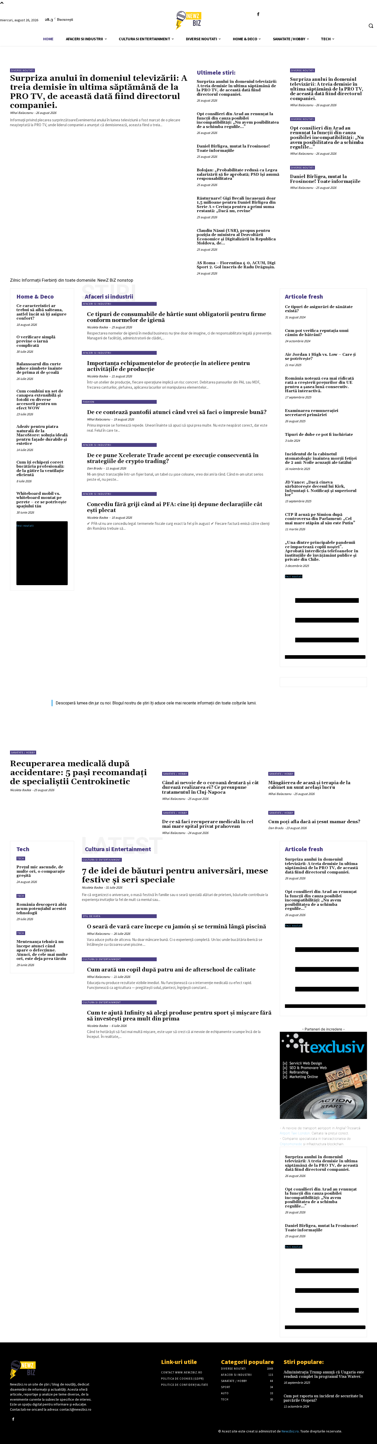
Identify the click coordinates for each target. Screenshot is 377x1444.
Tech (20, 858)
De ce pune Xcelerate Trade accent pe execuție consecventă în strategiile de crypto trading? (173, 458)
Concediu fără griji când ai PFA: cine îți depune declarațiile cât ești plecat (174, 507)
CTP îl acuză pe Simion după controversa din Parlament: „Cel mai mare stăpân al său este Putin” (320, 519)
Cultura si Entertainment (102, 859)
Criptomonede (291, 1144)
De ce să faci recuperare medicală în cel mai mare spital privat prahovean (207, 824)
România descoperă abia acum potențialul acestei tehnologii (41, 909)
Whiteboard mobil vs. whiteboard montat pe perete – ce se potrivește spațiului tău (41, 500)
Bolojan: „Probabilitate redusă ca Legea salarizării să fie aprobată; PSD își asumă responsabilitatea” (238, 174)
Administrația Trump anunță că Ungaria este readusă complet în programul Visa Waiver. (324, 1374)
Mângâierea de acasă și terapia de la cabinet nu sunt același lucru (309, 785)
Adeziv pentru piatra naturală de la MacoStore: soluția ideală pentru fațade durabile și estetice (42, 435)
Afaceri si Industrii (97, 304)
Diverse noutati (22, 70)
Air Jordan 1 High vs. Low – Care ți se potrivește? (320, 356)
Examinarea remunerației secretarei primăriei (311, 413)
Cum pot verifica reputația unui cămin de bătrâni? (317, 333)
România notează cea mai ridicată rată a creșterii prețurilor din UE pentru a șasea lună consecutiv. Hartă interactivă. (319, 385)
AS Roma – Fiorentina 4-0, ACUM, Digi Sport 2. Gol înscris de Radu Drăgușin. (236, 265)
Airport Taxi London (295, 1133)
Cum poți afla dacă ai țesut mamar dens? (314, 822)
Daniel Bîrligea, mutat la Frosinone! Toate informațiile (233, 148)
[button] (371, 25)
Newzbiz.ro (290, 1431)
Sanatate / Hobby (23, 752)
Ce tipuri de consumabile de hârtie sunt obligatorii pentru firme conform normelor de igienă (176, 317)
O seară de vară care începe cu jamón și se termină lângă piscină (176, 927)
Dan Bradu (94, 468)
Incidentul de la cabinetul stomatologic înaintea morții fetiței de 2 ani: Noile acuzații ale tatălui (321, 458)
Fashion (88, 402)
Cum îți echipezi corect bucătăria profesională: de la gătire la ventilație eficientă (40, 469)
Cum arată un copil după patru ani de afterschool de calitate (171, 970)
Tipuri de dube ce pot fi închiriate (319, 434)
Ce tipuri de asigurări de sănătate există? (319, 309)
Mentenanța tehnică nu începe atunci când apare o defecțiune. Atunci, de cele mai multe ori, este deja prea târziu (42, 950)
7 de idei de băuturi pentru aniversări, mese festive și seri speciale (175, 875)
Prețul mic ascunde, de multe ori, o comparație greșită (40, 871)
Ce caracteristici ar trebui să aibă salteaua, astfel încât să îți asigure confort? (41, 312)
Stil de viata (91, 916)
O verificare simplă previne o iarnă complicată (35, 341)
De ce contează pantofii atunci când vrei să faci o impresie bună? (177, 412)
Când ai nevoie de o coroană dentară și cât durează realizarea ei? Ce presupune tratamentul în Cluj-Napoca (210, 787)
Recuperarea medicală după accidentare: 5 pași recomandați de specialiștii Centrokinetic (78, 773)
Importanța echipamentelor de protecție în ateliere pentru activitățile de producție (168, 366)
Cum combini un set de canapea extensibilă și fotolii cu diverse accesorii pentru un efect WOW (39, 400)
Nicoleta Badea (97, 327)
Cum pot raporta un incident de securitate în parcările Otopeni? (323, 1398)
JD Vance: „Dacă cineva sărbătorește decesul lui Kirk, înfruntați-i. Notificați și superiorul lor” (320, 489)
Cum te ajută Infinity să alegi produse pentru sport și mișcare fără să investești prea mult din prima (179, 1016)
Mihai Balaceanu (21, 113)
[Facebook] (258, 14)
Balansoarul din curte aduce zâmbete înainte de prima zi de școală (39, 368)
